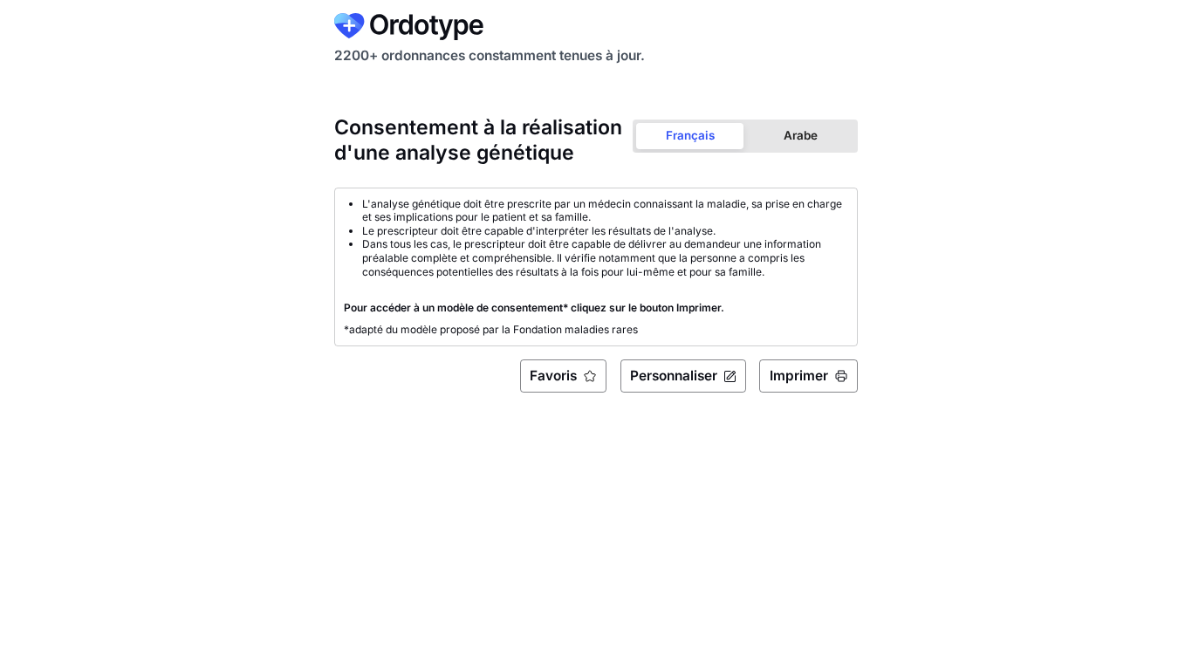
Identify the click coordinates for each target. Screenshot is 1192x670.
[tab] (689, 135)
